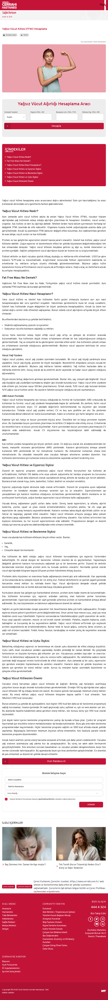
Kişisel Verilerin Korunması (54, 925)
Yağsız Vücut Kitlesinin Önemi (20, 181)
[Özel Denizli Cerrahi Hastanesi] (9, 5)
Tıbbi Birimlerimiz (9, 915)
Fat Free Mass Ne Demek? (19, 161)
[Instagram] (102, 919)
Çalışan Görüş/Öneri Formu (55, 945)
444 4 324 (98, 907)
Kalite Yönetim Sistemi (53, 928)
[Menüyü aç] (103, 5)
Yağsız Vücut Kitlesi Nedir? (19, 157)
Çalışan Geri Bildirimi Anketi (55, 932)
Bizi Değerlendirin (50, 935)
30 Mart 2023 (11, 35)
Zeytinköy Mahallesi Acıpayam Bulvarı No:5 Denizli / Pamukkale (95, 933)
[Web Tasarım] (103, 991)
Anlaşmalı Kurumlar (51, 918)
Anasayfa (6, 908)
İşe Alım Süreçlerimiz (11, 971)
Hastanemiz (7, 912)
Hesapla (56, 126)
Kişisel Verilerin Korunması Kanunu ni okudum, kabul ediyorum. (43, 799)
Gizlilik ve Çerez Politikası (92, 888)
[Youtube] (96, 924)
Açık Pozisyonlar (9, 964)
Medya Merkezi (9, 925)
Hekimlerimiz (8, 918)
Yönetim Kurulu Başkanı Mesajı (57, 915)
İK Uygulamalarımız (11, 968)
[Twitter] (96, 919)
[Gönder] (91, 804)
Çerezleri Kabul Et (24, 887)
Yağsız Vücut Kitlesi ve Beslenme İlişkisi (24, 173)
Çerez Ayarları (8, 887)
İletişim (5, 928)
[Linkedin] (102, 924)
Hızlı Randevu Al (56, 761)
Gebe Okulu (48, 948)
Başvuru (6, 961)
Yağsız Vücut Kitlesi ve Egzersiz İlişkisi (24, 169)
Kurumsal (47, 908)
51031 (25, 35)
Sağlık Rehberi (8, 922)
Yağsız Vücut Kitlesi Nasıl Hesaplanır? (24, 165)
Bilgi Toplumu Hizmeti (52, 922)
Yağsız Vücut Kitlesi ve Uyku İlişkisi (22, 177)
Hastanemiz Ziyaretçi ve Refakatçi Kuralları (58, 941)
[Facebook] (90, 919)
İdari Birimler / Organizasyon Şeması (59, 912)
